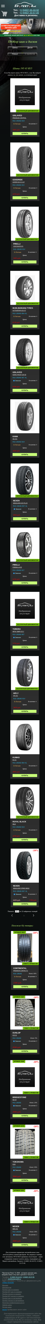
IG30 (14, 1164)
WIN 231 (15, 1229)
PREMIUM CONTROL (19, 118)
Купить (25, 133)
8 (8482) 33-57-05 (29, 12)
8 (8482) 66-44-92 (29, 10)
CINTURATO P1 (18, 246)
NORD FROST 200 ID (19, 375)
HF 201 (15, 696)
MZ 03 (14, 1100)
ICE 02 (15, 1035)
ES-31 (14, 760)
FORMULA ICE (17, 567)
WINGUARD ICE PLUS (20, 503)
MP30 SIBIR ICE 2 (18, 631)
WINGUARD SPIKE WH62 (21, 888)
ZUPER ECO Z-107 (19, 182)
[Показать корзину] (4, 15)
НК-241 (15, 439)
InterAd (4, 1309)
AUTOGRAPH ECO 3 (19, 310)
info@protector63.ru (14, 1279)
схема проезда (8, 1282)
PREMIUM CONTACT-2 (20, 971)
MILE (14, 824)
